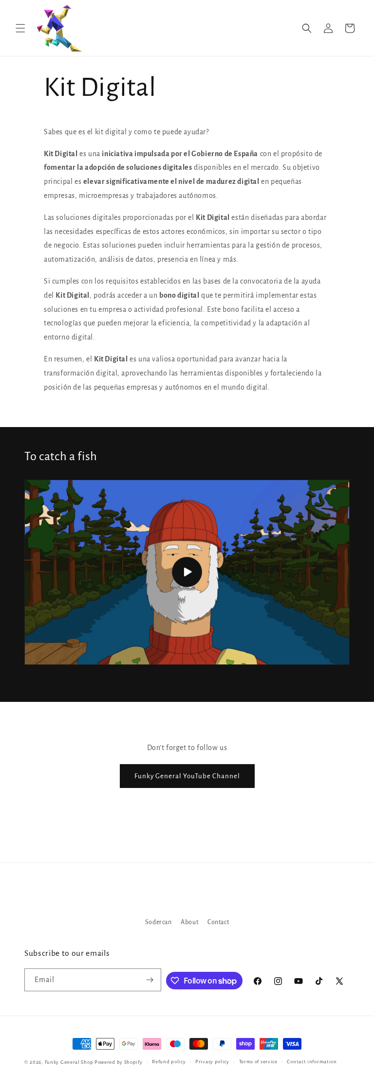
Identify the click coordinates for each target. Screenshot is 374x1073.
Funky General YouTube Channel (187, 776)
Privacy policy (212, 1061)
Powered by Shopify (118, 1062)
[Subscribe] (150, 979)
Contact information (312, 1061)
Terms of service (258, 1061)
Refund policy (169, 1061)
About (189, 922)
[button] (20, 28)
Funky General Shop (69, 1062)
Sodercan (158, 922)
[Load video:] (187, 572)
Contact (218, 922)
